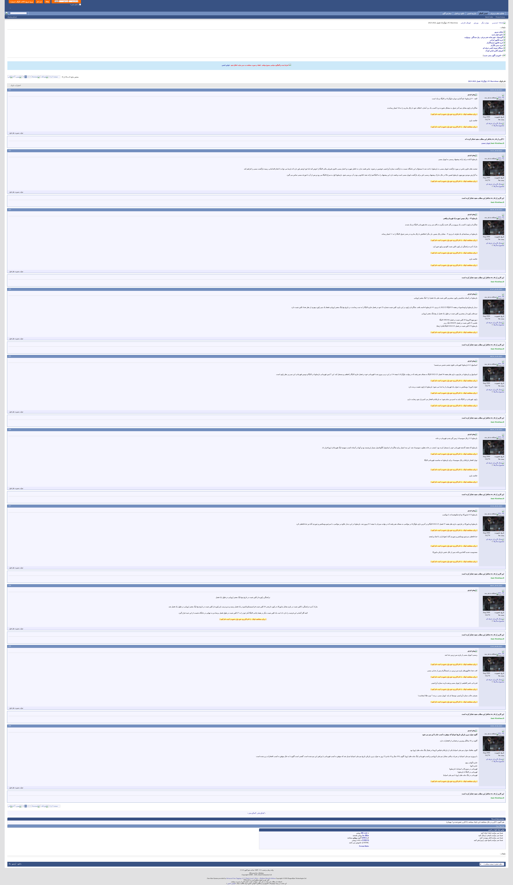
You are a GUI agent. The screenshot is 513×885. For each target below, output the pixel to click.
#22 (10, 150)
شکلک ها (365, 835)
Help (47, 2)
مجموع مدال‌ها (499, 125)
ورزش (476, 23)
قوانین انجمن (226, 65)
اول (42, 76)
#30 (10, 726)
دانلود (19, 864)
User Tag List (500, 826)
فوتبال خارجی (466, 23)
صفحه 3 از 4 (54, 77)
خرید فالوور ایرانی (496, 40)
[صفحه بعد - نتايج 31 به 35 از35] (18, 76)
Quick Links (489, 17)
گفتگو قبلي (261, 813)
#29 (10, 646)
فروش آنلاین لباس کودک (494, 51)
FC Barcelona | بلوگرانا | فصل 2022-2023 (483, 81)
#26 (10, 429)
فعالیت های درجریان (497, 13)
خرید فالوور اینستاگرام (495, 43)
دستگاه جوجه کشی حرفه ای (493, 48)
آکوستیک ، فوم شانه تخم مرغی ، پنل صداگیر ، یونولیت (483, 37)
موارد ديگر (485, 23)
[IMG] (364, 838)
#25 (10, 356)
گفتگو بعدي (252, 813)
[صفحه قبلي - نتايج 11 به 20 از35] (35, 76)
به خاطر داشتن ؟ (74, 4)
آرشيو (14, 864)
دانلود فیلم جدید (497, 35)
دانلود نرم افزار (459, 13)
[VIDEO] (365, 840)
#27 (10, 506)
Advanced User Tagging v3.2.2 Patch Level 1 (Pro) (242, 878)
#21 (10, 90)
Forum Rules (364, 846)
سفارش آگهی (446, 13)
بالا (10, 864)
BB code (364, 833)
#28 (10, 585)
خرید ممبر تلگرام (497, 45)
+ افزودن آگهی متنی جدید (493, 55)
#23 (10, 209)
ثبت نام (39, 2)
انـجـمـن (495, 23)
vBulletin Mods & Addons (267, 878)
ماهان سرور (498, 32)
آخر (13, 76)
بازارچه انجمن (471, 13)
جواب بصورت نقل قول (16, 133)
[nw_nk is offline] (493, 107)
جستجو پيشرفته (12, 17)
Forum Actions (500, 17)
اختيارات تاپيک (16, 85)
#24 (10, 289)
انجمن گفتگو (483, 13)
